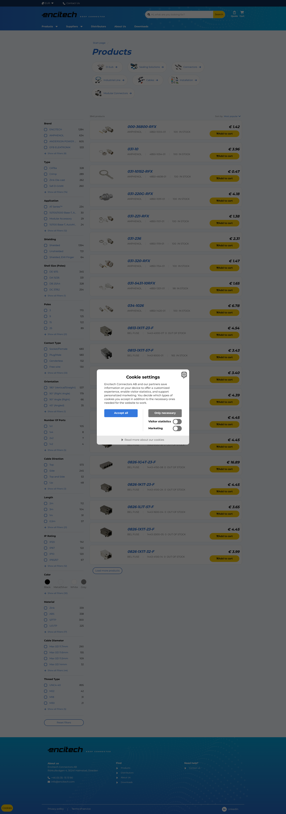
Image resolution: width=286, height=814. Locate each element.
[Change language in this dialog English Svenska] (183, 375)
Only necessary (165, 413)
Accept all (121, 413)
